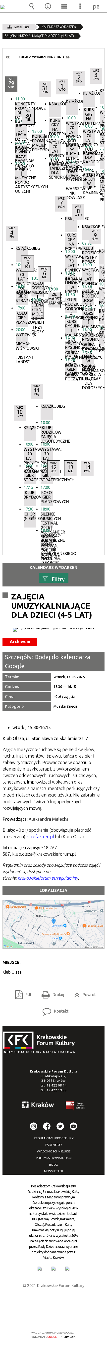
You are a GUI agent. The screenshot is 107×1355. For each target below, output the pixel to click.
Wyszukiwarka (32, 6)
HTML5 (45, 1318)
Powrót (83, 993)
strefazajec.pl (40, 836)
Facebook (47, 1126)
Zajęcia (71, 706)
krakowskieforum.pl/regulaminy (48, 877)
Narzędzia (48, 6)
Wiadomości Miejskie (53, 1151)
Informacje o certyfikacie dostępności (53, 1300)
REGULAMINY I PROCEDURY (53, 1138)
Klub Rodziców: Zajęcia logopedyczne (47, 433)
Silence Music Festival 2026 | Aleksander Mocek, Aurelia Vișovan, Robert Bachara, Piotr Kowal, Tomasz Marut (47, 520)
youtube (73, 1126)
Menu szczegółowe (80, 6)
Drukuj (51, 993)
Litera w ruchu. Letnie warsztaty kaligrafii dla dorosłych (88, 362)
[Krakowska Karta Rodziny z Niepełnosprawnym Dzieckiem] (53, 1269)
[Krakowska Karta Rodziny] (40, 1269)
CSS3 (53, 1318)
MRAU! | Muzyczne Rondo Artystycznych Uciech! (21, 174)
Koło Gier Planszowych (47, 497)
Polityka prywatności (53, 1157)
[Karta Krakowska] (67, 1269)
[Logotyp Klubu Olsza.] (53, 630)
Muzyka (60, 706)
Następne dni (67, 57)
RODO (53, 1164)
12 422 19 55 (56, 1090)
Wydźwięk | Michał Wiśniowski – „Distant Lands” (22, 340)
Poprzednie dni (8, 57)
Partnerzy (53, 1144)
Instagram (33, 1126)
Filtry (58, 579)
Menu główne (64, 6)
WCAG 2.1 (68, 1318)
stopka (40, 1043)
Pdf (21, 993)
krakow (38, 1105)
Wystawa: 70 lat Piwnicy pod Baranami (47, 455)
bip (76, 1106)
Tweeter (60, 1126)
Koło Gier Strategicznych (47, 475)
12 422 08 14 (56, 1085)
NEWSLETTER (53, 1171)
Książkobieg (22, 248)
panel (96, 6)
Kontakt (53, 1009)
